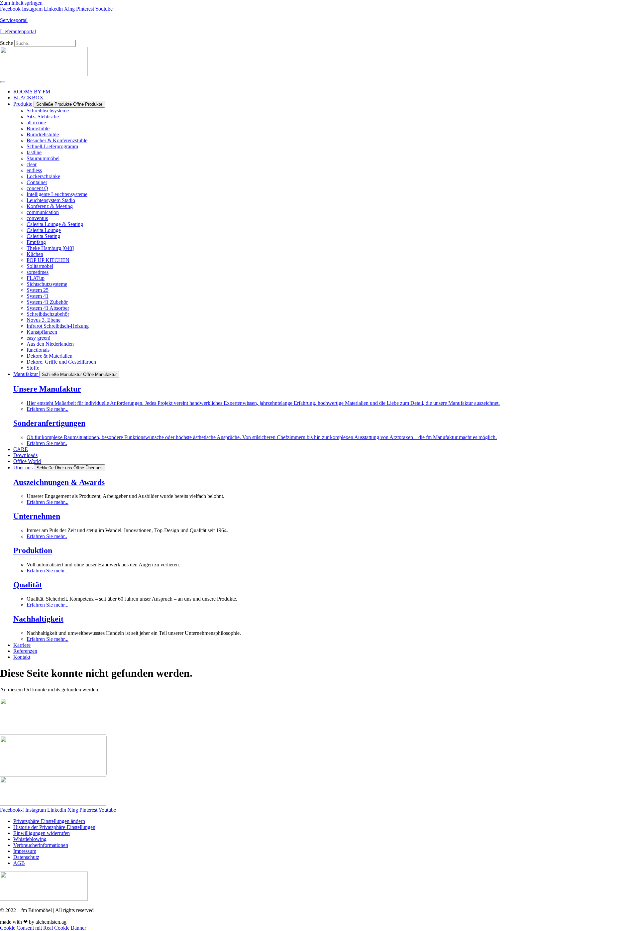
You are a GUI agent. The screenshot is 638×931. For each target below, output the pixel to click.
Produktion (32, 550)
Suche (6, 43)
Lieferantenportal (18, 31)
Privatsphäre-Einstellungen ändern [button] (49, 821)
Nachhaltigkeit (38, 619)
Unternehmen (36, 516)
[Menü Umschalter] (2, 82)
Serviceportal (14, 20)
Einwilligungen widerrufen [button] (41, 833)
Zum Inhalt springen (21, 3)
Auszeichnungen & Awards (59, 482)
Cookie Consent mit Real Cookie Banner (43, 928)
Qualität (27, 584)
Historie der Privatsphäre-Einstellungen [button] (54, 827)
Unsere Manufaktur (47, 389)
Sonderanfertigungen (49, 423)
